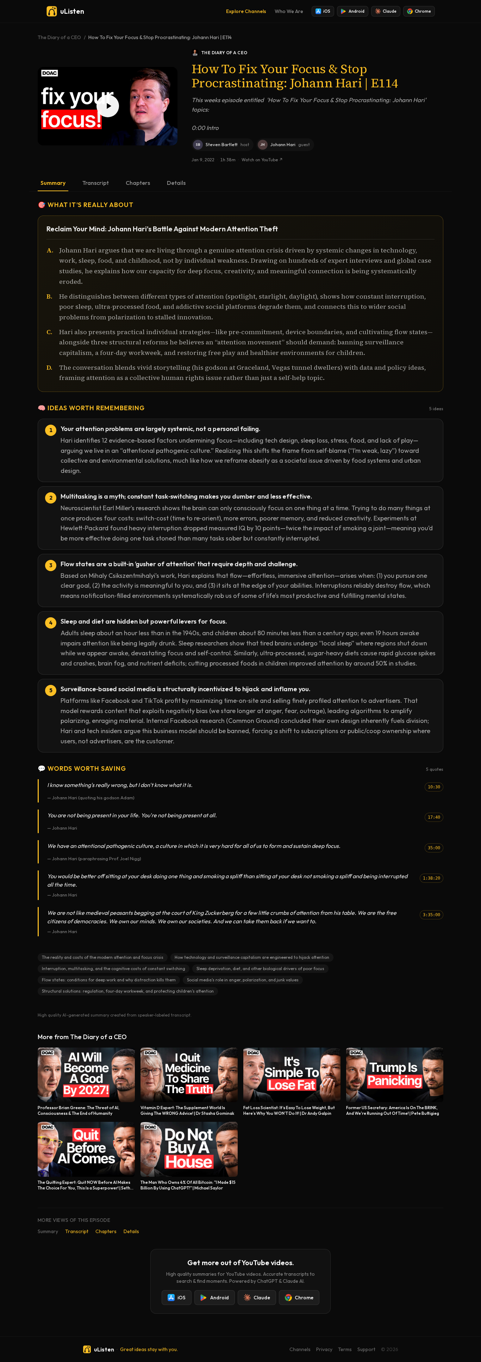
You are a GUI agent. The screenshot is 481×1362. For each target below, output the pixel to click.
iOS (326, 11)
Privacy (324, 1349)
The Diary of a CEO (59, 37)
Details (176, 182)
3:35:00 (431, 914)
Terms (345, 1349)
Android (356, 11)
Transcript (95, 182)
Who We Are (289, 11)
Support (366, 1349)
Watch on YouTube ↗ (262, 159)
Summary (52, 182)
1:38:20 (431, 878)
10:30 (434, 787)
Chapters (138, 182)
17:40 (434, 817)
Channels (300, 1349)
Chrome (423, 11)
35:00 (434, 847)
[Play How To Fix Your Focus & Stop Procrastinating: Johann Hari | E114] (107, 106)
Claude (389, 11)
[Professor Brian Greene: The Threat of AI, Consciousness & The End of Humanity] (86, 1082)
